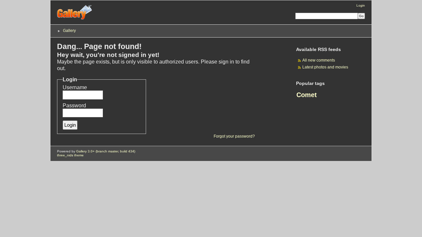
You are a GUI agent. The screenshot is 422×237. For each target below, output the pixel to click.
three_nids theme (70, 155)
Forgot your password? (234, 136)
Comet (306, 94)
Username (75, 87)
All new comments (318, 60)
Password (74, 105)
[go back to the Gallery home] (74, 18)
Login (360, 5)
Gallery (69, 30)
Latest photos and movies (325, 67)
